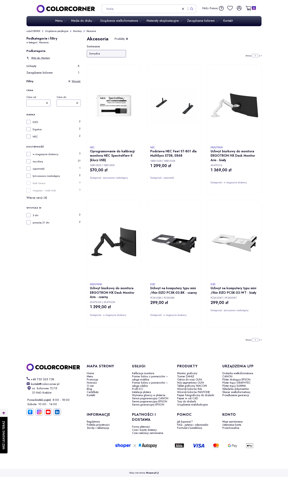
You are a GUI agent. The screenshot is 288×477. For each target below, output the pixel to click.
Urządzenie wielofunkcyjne (192, 405)
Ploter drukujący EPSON (236, 379)
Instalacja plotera (141, 392)
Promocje (92, 379)
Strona (248, 55)
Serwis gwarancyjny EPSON (148, 405)
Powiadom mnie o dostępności (126, 198)
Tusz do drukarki (186, 401)
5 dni (35, 215)
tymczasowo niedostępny (46, 176)
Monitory (77, 31)
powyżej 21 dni (41, 222)
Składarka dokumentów (235, 389)
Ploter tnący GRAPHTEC (236, 383)
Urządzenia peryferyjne (56, 31)
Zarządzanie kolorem (52, 72)
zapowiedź (38, 168)
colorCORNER (33, 31)
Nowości (92, 383)
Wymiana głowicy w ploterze (148, 395)
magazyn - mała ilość (44, 190)
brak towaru (39, 183)
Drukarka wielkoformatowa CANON (237, 374)
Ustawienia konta (231, 425)
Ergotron (37, 129)
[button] (191, 8)
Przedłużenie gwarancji (235, 395)
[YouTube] (48, 412)
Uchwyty (52, 66)
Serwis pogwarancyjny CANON (150, 398)
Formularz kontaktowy (189, 428)
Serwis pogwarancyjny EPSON (149, 401)
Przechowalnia (230, 428)
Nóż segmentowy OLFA (190, 383)
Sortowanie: (93, 46)
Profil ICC (137, 389)
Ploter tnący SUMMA (234, 386)
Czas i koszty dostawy (144, 430)
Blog (89, 389)
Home (90, 373)
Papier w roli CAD (187, 398)
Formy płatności (141, 427)
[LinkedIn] (57, 412)
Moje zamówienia (232, 422)
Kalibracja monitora (143, 373)
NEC (35, 136)
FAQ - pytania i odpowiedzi (192, 425)
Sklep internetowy (142, 473)
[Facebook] (30, 412)
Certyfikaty (93, 392)
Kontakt (91, 395)
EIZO (35, 122)
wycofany (38, 161)
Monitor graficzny (187, 373)
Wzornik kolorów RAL (189, 389)
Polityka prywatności (98, 425)
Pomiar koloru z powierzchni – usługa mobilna (150, 377)
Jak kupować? (185, 422)
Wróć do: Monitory (40, 58)
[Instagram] (39, 412)
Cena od (31, 97)
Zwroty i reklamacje (98, 428)
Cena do (61, 97)
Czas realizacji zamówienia (147, 433)
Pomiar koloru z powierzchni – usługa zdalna (150, 384)
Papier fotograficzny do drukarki (195, 395)
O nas (90, 386)
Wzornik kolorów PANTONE (193, 392)
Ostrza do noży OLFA (189, 379)
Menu (90, 376)
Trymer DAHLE (185, 376)
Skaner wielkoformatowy (236, 392)
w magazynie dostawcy (45, 154)
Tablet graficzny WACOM (192, 386)
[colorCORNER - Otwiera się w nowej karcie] (53, 367)
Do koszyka (246, 196)
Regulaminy (93, 422)
